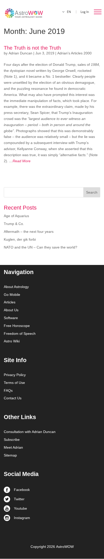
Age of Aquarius (16, 216)
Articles (9, 302)
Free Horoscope (17, 326)
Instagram (22, 518)
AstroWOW (65, 547)
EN (69, 12)
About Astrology (16, 287)
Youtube (20, 508)
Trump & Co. (14, 224)
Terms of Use (14, 383)
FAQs (8, 390)
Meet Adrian (13, 447)
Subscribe (12, 440)
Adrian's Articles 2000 (74, 53)
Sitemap (10, 455)
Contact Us (12, 398)
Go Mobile (12, 295)
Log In (85, 12)
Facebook (22, 490)
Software (11, 318)
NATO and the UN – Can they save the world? (40, 247)
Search (91, 192)
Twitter (19, 499)
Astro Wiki (12, 341)
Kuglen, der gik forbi (20, 239)
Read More (20, 161)
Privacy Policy (15, 375)
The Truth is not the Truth (32, 48)
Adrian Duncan (20, 53)
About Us (11, 310)
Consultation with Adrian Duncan (30, 432)
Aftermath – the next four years (29, 232)
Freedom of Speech (20, 334)
